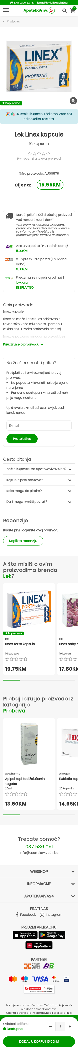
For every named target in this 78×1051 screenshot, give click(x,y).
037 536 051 (39, 846)
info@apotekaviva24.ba (39, 852)
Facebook (27, 914)
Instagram (53, 914)
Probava (14, 710)
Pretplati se (22, 438)
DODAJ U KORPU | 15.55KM (39, 1041)
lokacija (22, 282)
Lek (7, 576)
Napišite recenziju (23, 540)
